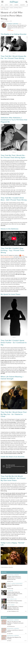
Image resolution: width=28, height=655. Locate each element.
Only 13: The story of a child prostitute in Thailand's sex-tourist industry (15, 623)
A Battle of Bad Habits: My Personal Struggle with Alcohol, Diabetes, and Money (14, 594)
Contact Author (10, 30)
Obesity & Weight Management (14, 583)
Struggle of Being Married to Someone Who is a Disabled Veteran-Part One (14, 578)
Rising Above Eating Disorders (14, 600)
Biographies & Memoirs (13, 575)
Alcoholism (10, 590)
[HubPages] (14, 2)
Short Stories (10, 604)
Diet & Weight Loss (12, 599)
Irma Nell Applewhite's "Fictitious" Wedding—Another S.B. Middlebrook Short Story (15, 608)
